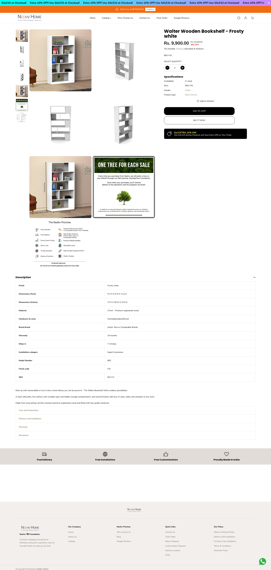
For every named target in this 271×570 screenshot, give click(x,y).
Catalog (106, 18)
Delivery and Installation (224, 536)
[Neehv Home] (30, 18)
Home (92, 18)
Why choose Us (124, 532)
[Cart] (252, 18)
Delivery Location (172, 550)
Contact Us (150, 9)
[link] (38, 528)
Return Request (172, 541)
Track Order (161, 18)
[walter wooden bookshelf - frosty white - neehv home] (60, 60)
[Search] (239, 18)
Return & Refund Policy (224, 532)
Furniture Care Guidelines (225, 541)
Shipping (180, 48)
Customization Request (175, 546)
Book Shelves (191, 94)
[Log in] (245, 18)
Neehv (188, 90)
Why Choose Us (125, 18)
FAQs (167, 555)
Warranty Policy (221, 550)
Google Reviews (181, 18)
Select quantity (172, 61)
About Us (72, 536)
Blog (119, 536)
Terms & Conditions (222, 546)
